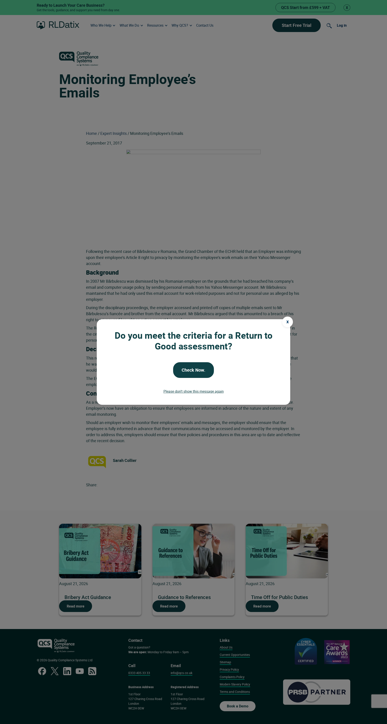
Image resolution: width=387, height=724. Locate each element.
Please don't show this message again (193, 391)
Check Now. (193, 370)
